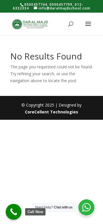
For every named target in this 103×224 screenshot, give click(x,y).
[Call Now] (13, 212)
